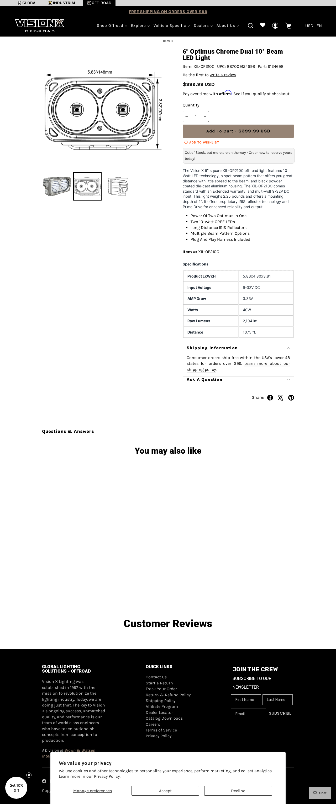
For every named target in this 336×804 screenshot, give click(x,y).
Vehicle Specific (170, 25)
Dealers (202, 25)
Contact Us (156, 676)
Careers (153, 724)
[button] (16, 788)
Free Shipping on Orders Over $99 (168, 11)
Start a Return (159, 682)
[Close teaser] (29, 775)
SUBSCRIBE (280, 713)
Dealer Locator (159, 712)
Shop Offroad (111, 25)
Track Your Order (161, 688)
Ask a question (205, 379)
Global (30, 2)
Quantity (191, 105)
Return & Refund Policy (168, 694)
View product (73, 578)
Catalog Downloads (164, 718)
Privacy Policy (158, 735)
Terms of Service (161, 730)
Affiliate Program (162, 706)
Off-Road (102, 2)
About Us (227, 25)
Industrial (64, 2)
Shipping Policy (160, 700)
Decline (238, 790)
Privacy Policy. (107, 776)
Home (167, 41)
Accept (165, 790)
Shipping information (212, 347)
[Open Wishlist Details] (263, 26)
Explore (139, 25)
